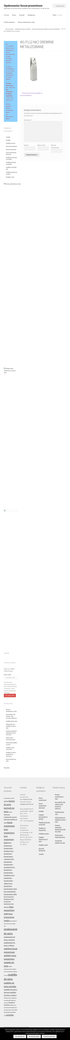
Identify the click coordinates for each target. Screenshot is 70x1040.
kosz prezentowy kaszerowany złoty (10, 886)
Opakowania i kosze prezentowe (23, 5)
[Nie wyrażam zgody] (68, 1034)
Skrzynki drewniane (11, 146)
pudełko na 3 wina (7, 998)
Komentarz (28, 120)
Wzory (14, 15)
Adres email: (7, 674)
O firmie (6, 15)
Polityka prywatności (49, 1036)
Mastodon (7, 767)
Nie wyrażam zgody (34, 1036)
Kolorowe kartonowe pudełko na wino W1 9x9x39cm (46, 29)
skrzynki (12, 1009)
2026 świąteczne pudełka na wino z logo (11, 726)
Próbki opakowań (9, 22)
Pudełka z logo (10, 177)
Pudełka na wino (10, 143)
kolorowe (10, 812)
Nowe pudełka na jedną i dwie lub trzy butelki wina (10, 923)
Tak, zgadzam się (19, 1036)
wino (5, 1015)
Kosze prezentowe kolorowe (11, 153)
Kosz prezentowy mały (9, 910)
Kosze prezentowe (11, 149)
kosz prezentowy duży (9, 839)
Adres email (41, 145)
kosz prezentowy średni (9, 917)
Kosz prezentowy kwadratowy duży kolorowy (9, 903)
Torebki (8, 137)
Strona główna (9, 29)
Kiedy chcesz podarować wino (10, 738)
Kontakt (22, 15)
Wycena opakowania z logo (26, 22)
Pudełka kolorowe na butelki (22, 29)
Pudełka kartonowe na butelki (11, 158)
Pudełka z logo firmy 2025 (10, 748)
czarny (6, 801)
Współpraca (31, 15)
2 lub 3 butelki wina (8, 798)
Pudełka (8, 140)
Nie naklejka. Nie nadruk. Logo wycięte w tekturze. (11, 716)
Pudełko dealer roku (11, 721)
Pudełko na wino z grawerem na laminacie (11, 754)
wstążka (10, 1015)
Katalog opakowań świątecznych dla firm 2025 (11, 732)
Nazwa (26, 145)
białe (13, 798)
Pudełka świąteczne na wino (43, 839)
